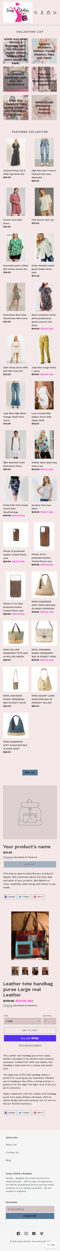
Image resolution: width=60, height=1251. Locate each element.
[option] (15, 971)
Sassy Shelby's (24, 1241)
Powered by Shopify (41, 1241)
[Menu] (55, 12)
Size (6, 1015)
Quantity (47, 1015)
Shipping (7, 857)
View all (30, 772)
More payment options (30, 1045)
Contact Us (12, 1152)
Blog (8, 1160)
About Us (11, 1144)
